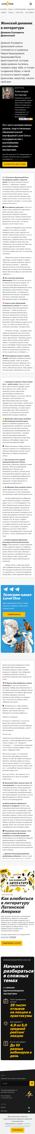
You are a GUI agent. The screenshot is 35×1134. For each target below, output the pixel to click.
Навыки (3, 12)
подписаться (13, 614)
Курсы (3, 1107)
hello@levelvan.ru (7, 1092)
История (4, 9)
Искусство (19, 12)
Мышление (30, 9)
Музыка (10, 12)
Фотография (29, 12)
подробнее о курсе (11, 943)
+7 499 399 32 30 (6, 1098)
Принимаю (17, 1130)
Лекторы (4, 1111)
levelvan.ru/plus (18, 159)
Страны (10, 9)
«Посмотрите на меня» (10, 790)
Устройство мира (20, 9)
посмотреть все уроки (15, 164)
